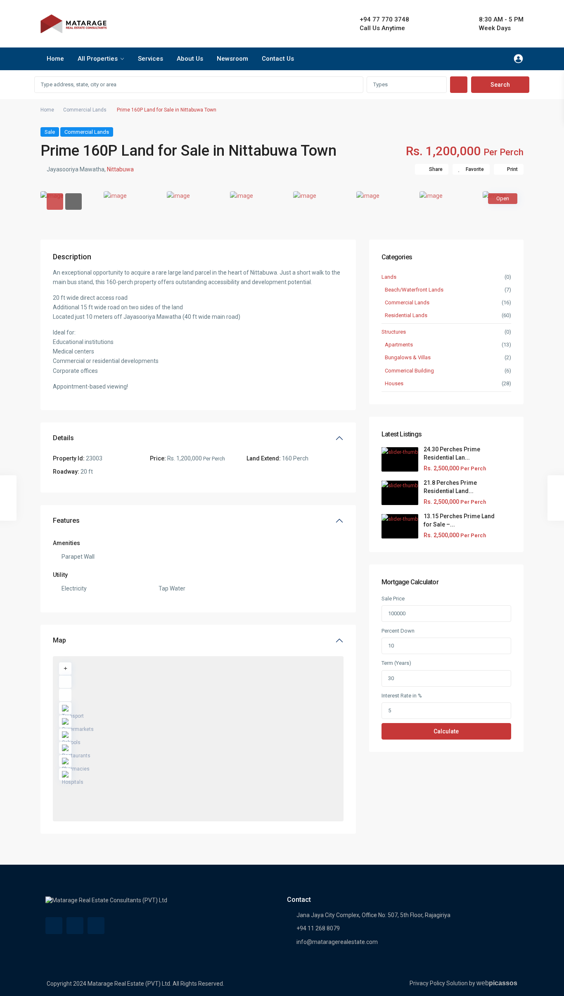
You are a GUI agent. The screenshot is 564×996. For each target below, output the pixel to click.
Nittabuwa (120, 169)
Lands (389, 277)
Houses (394, 383)
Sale (50, 132)
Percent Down (398, 631)
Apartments (399, 344)
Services (150, 58)
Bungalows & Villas (408, 357)
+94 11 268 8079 (318, 928)
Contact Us (278, 58)
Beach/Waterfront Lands (414, 290)
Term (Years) (396, 663)
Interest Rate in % (402, 695)
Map (59, 640)
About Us (190, 58)
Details (63, 438)
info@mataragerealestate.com (337, 942)
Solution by (481, 983)
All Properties (98, 58)
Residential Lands (406, 315)
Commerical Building (409, 371)
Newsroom (232, 58)
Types (380, 84)
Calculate (446, 731)
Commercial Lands (85, 110)
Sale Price (393, 598)
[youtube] (74, 925)
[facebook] (53, 925)
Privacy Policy (427, 983)
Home (55, 58)
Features (66, 520)
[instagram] (96, 925)
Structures (394, 332)
